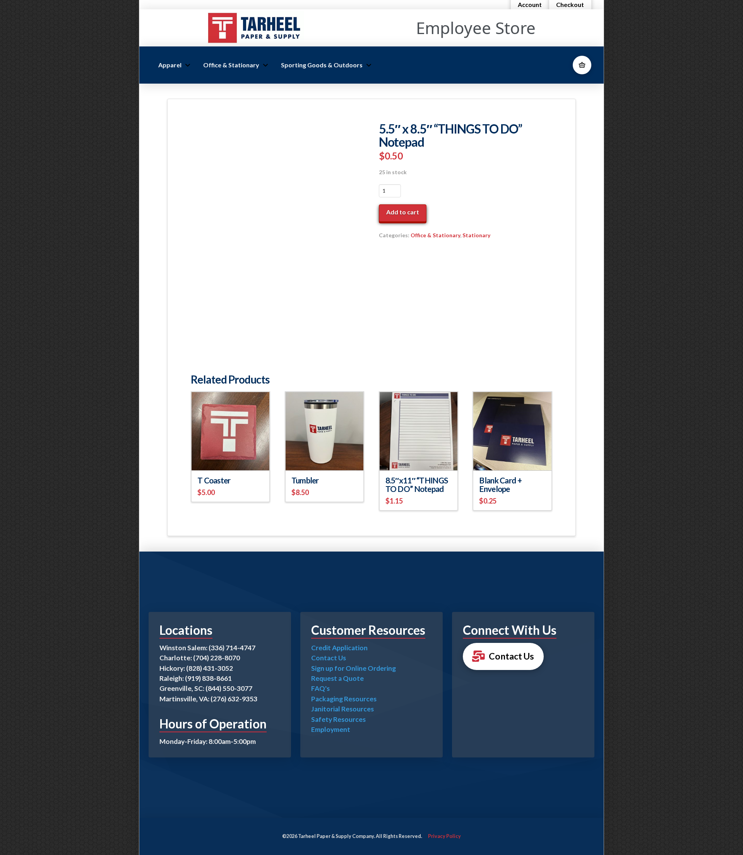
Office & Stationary (435, 235)
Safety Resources (338, 719)
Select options (324, 457)
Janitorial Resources (342, 709)
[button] (582, 65)
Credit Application (339, 648)
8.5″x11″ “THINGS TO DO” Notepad (416, 484)
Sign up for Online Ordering (353, 668)
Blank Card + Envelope (500, 484)
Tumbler (305, 480)
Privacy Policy (444, 836)
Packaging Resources (344, 699)
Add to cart (402, 212)
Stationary (476, 235)
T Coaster (213, 480)
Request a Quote (337, 678)
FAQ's (320, 688)
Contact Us (328, 658)
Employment (330, 729)
